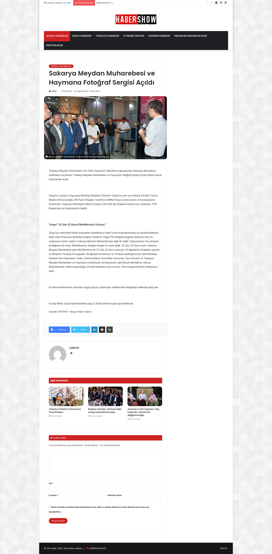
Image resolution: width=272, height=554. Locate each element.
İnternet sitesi (115, 495)
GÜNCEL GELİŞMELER (57, 36)
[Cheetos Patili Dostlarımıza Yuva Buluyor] (66, 396)
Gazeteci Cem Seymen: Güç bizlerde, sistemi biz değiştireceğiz (143, 412)
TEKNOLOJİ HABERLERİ (107, 36)
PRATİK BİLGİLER (54, 45)
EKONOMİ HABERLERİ (159, 36)
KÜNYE (223, 548)
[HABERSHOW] (136, 19)
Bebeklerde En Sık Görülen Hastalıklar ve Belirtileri (121, 2)
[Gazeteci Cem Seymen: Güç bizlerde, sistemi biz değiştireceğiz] (145, 396)
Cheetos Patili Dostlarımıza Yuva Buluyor (65, 411)
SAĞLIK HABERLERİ (81, 36)
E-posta (53, 495)
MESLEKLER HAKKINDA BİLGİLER (190, 36)
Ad (51, 483)
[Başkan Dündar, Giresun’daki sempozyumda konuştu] (105, 396)
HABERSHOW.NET (97, 548)
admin (54, 91)
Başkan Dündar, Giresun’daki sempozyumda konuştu (105, 411)
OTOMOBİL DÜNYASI (133, 36)
